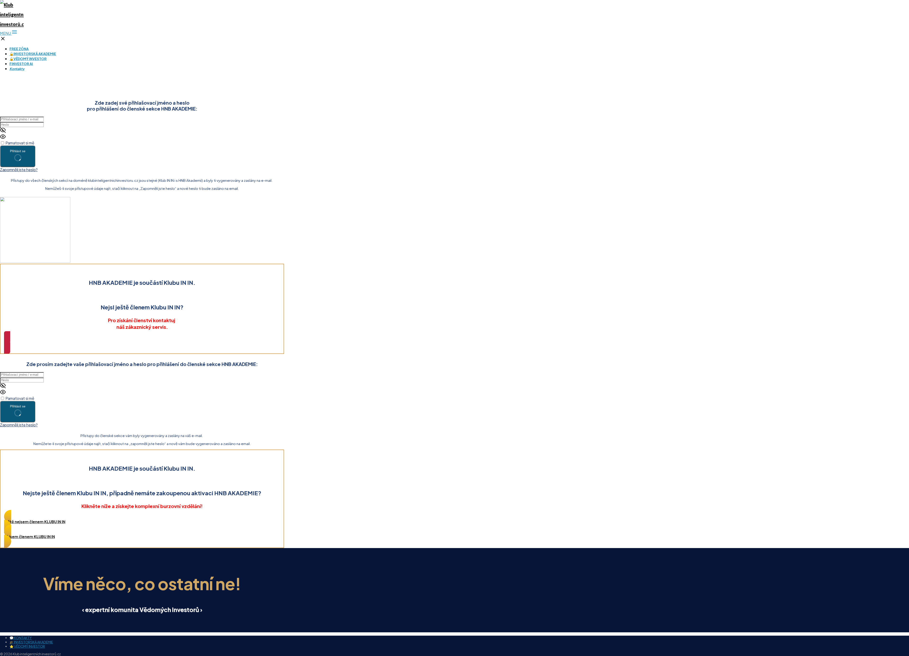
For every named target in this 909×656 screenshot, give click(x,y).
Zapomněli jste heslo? (19, 169)
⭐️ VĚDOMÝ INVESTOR (27, 646)
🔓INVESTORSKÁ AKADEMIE (32, 54)
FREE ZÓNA (19, 49)
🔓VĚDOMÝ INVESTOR (28, 59)
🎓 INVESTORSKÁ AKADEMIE (31, 642)
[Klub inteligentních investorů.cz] (12, 24)
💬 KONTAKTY (20, 638)
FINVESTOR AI (21, 64)
